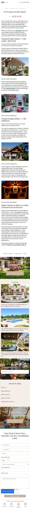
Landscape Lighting (7, 401)
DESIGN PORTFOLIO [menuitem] (18, 507)
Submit (28, 372)
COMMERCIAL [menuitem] (11, 506)
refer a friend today (15, 421)
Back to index (8, 253)
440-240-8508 (25, 2)
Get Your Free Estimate (15, 273)
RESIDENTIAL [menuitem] (4, 506)
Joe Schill (23, 8)
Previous (18, 253)
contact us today (15, 496)
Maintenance (5, 391)
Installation (5, 394)
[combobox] (15, 464)
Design (3, 387)
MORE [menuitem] (25, 506)
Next (25, 253)
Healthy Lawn (5, 398)
